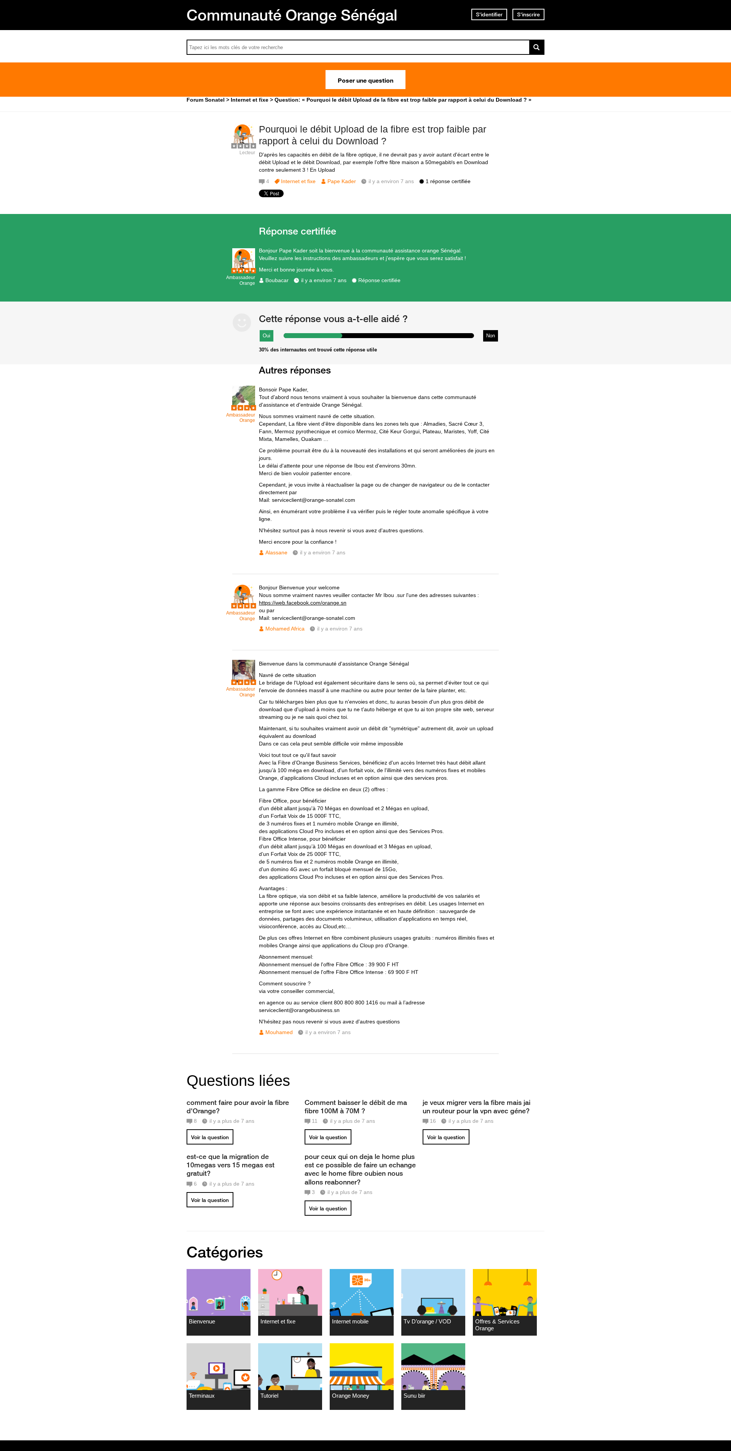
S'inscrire (528, 14)
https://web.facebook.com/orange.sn (302, 603)
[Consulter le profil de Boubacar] (243, 269)
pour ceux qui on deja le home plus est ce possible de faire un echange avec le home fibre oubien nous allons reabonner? (360, 1169)
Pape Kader (341, 181)
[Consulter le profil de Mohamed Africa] (243, 605)
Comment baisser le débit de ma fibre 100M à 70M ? (356, 1106)
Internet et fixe (298, 181)
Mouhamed (279, 1032)
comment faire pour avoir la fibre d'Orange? (238, 1106)
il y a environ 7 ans (323, 280)
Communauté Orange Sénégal (292, 14)
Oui (266, 335)
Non (490, 335)
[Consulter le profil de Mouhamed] (243, 681)
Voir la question (210, 1137)
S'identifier (489, 14)
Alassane (276, 552)
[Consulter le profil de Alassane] (243, 407)
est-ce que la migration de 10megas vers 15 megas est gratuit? (231, 1164)
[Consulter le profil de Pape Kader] (243, 144)
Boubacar (277, 280)
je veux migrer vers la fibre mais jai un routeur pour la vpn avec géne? (476, 1106)
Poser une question (365, 79)
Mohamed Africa (285, 629)
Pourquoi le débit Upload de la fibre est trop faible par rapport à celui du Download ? (372, 135)
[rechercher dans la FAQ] (536, 47)
